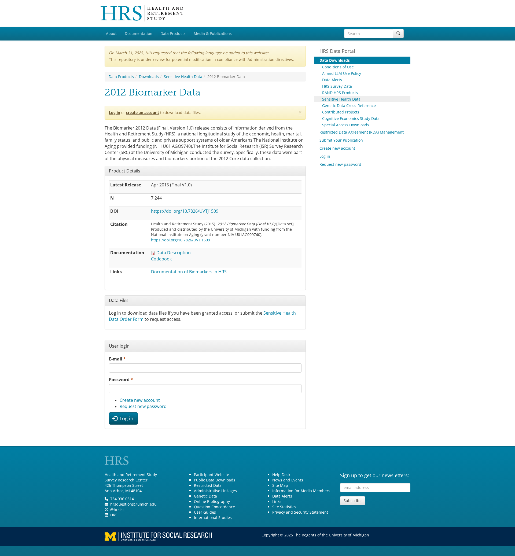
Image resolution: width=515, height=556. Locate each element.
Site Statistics (284, 506)
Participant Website (211, 474)
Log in (114, 112)
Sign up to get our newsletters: (374, 475)
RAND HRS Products (340, 92)
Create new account (140, 400)
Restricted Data (208, 485)
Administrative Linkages (215, 490)
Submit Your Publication (341, 140)
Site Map (280, 485)
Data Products (173, 33)
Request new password (143, 406)
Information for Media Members (301, 490)
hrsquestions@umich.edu (133, 504)
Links (276, 501)
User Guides (205, 512)
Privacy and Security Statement (300, 512)
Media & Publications (213, 33)
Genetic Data (205, 496)
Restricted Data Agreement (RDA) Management (361, 132)
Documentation (138, 33)
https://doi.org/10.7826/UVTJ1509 (184, 211)
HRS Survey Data (337, 86)
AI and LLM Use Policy (341, 73)
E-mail (117, 359)
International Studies (213, 517)
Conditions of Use (338, 66)
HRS (113, 514)
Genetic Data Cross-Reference (349, 105)
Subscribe (353, 500)
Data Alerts (332, 79)
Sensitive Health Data (183, 76)
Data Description (173, 253)
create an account (142, 112)
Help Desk (281, 474)
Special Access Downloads (345, 124)
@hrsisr (117, 509)
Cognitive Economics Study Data (351, 118)
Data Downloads (334, 60)
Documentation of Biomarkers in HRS (189, 272)
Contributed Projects (340, 112)
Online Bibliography (212, 501)
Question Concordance (214, 506)
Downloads (149, 76)
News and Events (287, 480)
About (111, 33)
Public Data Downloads (214, 480)
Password (121, 379)
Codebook (161, 259)
